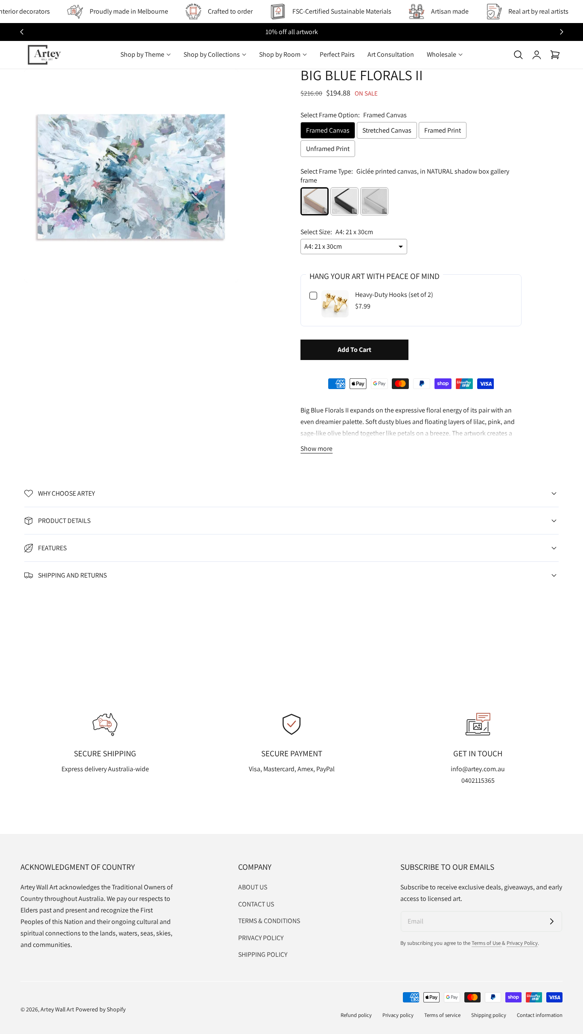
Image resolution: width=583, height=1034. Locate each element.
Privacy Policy (522, 943)
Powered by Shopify (100, 1009)
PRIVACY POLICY (260, 937)
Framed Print (442, 130)
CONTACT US (256, 903)
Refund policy (356, 1015)
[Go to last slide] (21, 32)
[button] (518, 54)
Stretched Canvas (386, 130)
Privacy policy (398, 1015)
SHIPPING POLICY (262, 954)
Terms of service (442, 1015)
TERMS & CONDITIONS (269, 920)
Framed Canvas (328, 130)
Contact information (540, 1015)
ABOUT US (252, 887)
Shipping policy (488, 1015)
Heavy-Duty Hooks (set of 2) (394, 294)
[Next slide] (561, 32)
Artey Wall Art (57, 1009)
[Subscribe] (552, 921)
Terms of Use (487, 943)
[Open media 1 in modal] (222, 85)
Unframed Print (328, 148)
